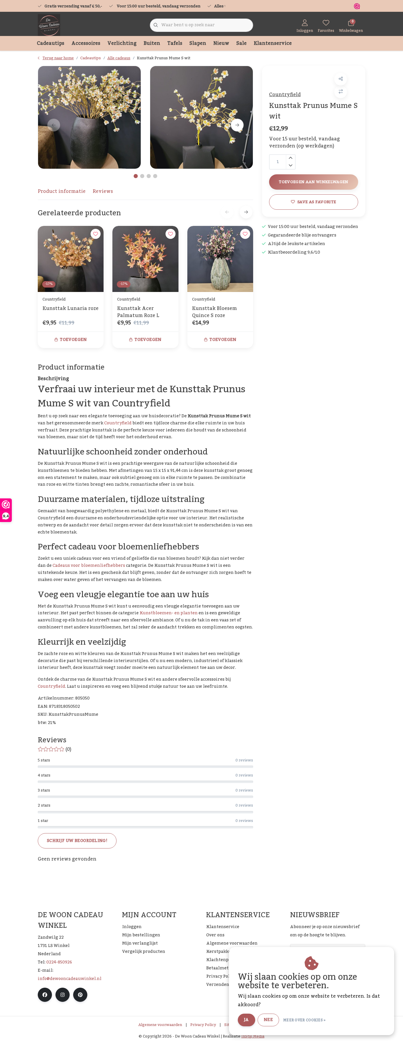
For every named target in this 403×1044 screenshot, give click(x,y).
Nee (268, 1020)
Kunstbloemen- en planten (169, 613)
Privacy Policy (203, 1025)
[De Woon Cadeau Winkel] (49, 25)
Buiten (152, 43)
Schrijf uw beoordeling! (77, 841)
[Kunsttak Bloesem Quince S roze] (220, 259)
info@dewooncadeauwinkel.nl (69, 979)
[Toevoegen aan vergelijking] (340, 92)
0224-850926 (59, 962)
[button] (340, 79)
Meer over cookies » (304, 1020)
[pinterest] (80, 995)
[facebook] (45, 995)
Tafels (174, 43)
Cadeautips (50, 43)
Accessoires (85, 43)
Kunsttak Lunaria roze (70, 309)
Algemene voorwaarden (160, 1025)
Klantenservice (273, 43)
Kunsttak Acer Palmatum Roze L (138, 312)
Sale (241, 43)
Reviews (103, 191)
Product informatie (62, 191)
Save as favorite (316, 202)
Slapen (197, 43)
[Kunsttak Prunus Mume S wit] (89, 117)
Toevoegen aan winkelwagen (313, 182)
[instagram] (62, 995)
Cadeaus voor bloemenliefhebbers (89, 566)
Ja (246, 1020)
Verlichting (122, 43)
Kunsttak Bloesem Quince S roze (214, 312)
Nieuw (221, 43)
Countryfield (285, 94)
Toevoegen (73, 340)
